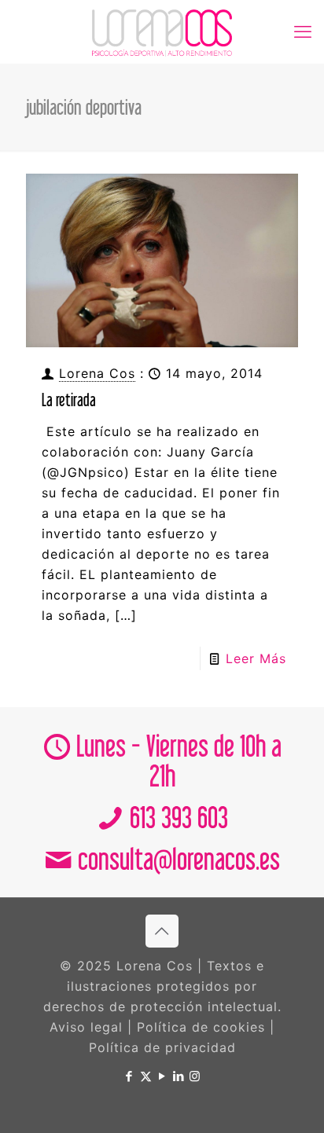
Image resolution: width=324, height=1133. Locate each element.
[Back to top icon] (162, 931)
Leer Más (256, 658)
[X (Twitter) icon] (146, 1076)
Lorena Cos (97, 373)
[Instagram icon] (195, 1076)
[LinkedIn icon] (179, 1076)
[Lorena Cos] (162, 31)
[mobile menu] (302, 31)
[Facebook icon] (129, 1076)
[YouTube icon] (162, 1076)
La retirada (69, 399)
